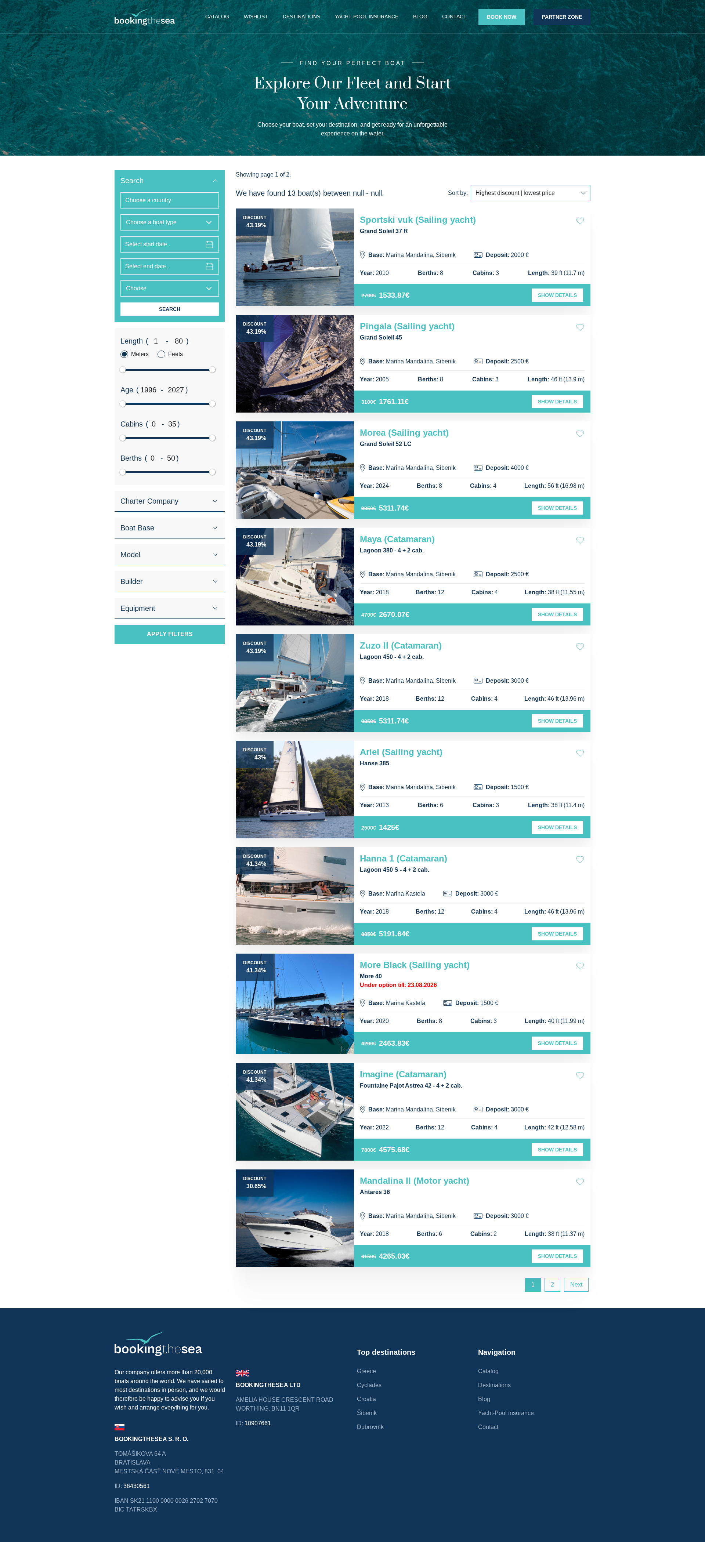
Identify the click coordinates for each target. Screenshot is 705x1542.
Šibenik (367, 1413)
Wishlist (256, 16)
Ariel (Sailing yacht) (401, 752)
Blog (420, 16)
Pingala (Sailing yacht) (407, 326)
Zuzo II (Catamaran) (401, 645)
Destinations (301, 16)
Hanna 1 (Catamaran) (403, 858)
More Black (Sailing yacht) (415, 965)
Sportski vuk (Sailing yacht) (418, 220)
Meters (140, 354)
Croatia (366, 1399)
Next (576, 1284)
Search (132, 181)
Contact (454, 16)
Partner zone (562, 17)
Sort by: (458, 193)
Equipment (137, 608)
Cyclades (369, 1385)
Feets (175, 354)
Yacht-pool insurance (366, 16)
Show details (557, 295)
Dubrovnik (370, 1427)
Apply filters (170, 634)
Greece (366, 1371)
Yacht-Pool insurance (506, 1413)
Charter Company (149, 501)
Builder (131, 581)
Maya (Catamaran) (397, 539)
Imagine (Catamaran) (403, 1074)
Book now (501, 17)
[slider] (123, 370)
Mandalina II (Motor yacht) (414, 1181)
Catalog (217, 16)
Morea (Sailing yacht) (404, 433)
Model (130, 555)
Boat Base (137, 528)
